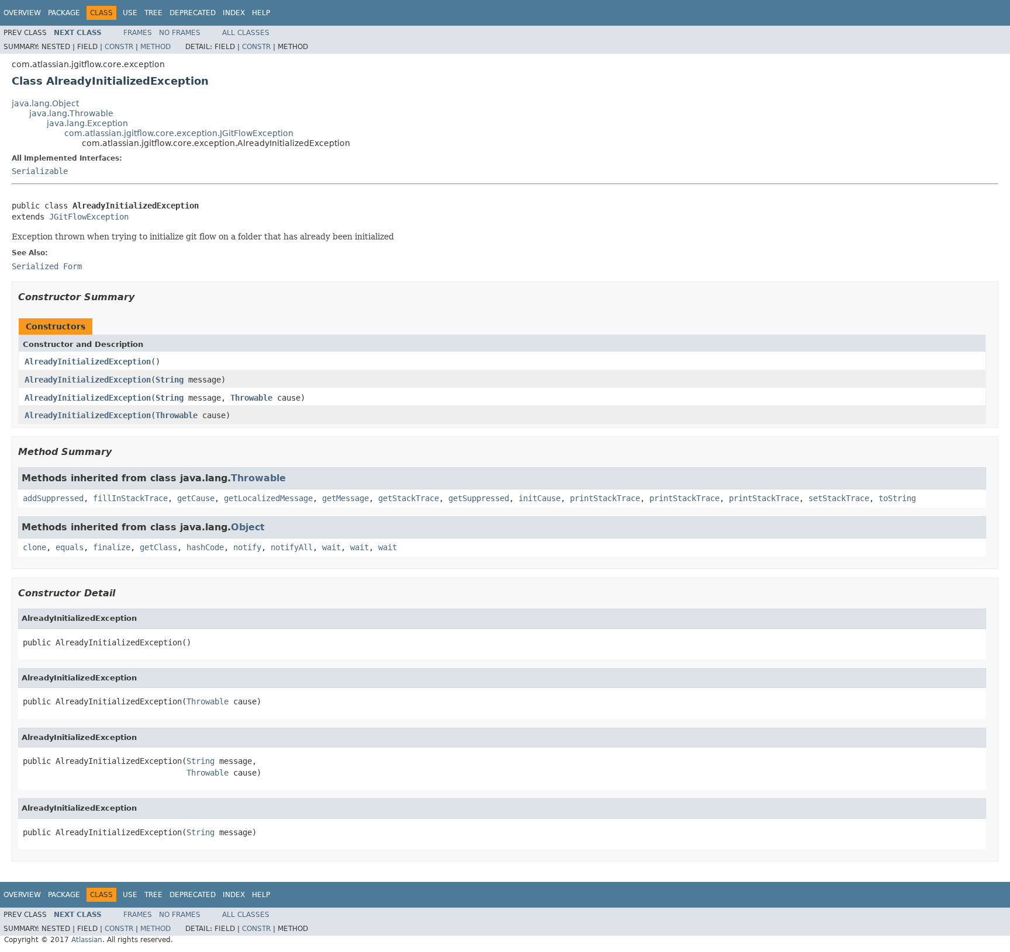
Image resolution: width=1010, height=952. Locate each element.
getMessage (345, 498)
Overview (22, 13)
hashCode (205, 547)
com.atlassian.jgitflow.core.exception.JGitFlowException (178, 133)
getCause (196, 498)
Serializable (40, 171)
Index (234, 13)
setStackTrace (838, 498)
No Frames (179, 33)
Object (248, 527)
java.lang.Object (45, 103)
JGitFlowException (89, 216)
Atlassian (86, 940)
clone (34, 547)
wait (331, 547)
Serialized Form (47, 266)
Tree (153, 13)
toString (897, 498)
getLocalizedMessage (268, 498)
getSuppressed (478, 498)
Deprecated (193, 13)
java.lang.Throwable (71, 113)
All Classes (245, 33)
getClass (158, 547)
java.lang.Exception (87, 123)
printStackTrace (605, 498)
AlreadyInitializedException (88, 361)
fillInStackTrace (130, 498)
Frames (137, 33)
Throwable (251, 397)
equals (70, 547)
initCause (539, 498)
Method (155, 47)
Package (64, 13)
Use (130, 13)
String (169, 379)
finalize (111, 547)
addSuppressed (53, 498)
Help (261, 13)
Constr (119, 47)
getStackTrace (408, 498)
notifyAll (292, 547)
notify (247, 547)
